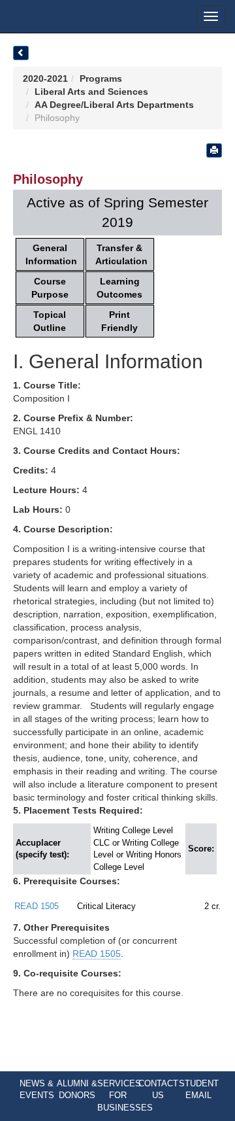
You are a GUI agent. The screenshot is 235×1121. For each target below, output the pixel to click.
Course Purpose (50, 288)
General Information (51, 254)
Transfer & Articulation (121, 254)
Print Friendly (119, 321)
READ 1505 (36, 906)
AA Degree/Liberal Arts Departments (114, 104)
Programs (101, 78)
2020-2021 (45, 78)
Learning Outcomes (119, 288)
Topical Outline (49, 321)
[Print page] (214, 150)
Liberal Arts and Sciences (91, 91)
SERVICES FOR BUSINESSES (125, 1095)
